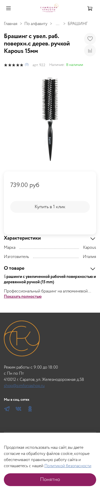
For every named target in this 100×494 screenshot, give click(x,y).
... (57, 24)
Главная (10, 24)
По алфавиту (35, 24)
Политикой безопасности (67, 466)
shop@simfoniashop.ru (24, 386)
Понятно (50, 479)
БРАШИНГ (78, 24)
